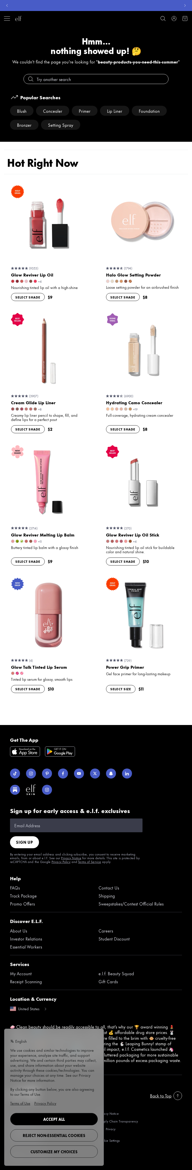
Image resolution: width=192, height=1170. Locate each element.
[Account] (174, 18)
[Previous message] (7, 5)
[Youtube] (79, 773)
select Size (120, 688)
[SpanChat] (111, 773)
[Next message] (185, 5)
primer (84, 111)
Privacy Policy (61, 861)
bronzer (24, 125)
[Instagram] (31, 773)
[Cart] (185, 19)
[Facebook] (63, 773)
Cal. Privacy (107, 1129)
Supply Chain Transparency (118, 1121)
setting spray (60, 125)
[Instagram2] (47, 790)
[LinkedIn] (127, 773)
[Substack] (15, 790)
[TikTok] (15, 773)
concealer (52, 111)
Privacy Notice (71, 857)
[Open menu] (7, 19)
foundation (149, 111)
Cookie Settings (109, 1140)
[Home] (18, 18)
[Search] (163, 19)
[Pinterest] (47, 773)
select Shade (27, 297)
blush (21, 111)
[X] (95, 773)
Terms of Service (89, 861)
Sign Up (24, 842)
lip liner (114, 111)
